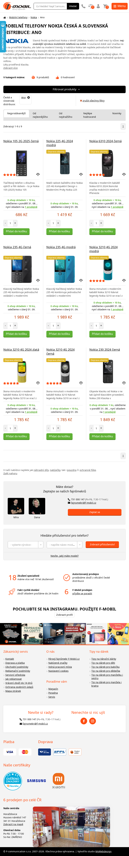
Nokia (34, 17)
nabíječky (55, 470)
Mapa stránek (13, 691)
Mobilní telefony (18, 17)
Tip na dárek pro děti (103, 662)
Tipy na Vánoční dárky (103, 658)
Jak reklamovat (13, 678)
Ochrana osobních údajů (19, 687)
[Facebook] (83, 721)
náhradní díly (41, 470)
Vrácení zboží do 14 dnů (18, 682)
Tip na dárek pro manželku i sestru (107, 676)
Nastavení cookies (58, 670)
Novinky (116, 113)
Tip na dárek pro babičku (105, 666)
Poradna (53, 692)
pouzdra (71, 470)
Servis (51, 696)
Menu (122, 6)
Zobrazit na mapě (13, 824)
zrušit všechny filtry (93, 100)
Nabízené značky (57, 662)
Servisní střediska (15, 674)
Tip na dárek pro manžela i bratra (106, 684)
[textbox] (25, 544)
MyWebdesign (103, 851)
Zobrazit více (10, 68)
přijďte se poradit (82, 593)
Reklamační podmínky (17, 670)
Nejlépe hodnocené (89, 115)
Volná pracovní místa (60, 666)
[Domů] (4, 17)
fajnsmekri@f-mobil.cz (83, 502)
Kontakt (9, 658)
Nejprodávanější (16, 113)
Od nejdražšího (65, 115)
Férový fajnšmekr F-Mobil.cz (64, 658)
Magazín (53, 688)
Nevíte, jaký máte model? (65, 555)
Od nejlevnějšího (40, 115)
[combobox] (25, 544)
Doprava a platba (15, 662)
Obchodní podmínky (16, 666)
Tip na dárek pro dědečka (105, 670)
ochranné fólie (88, 470)
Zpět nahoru (10, 473)
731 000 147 (89, 499)
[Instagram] (92, 721)
